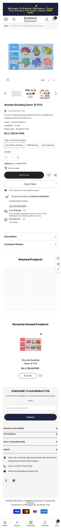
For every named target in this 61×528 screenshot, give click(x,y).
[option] (30, 57)
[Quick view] (41, 334)
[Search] (14, 19)
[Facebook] (6, 480)
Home (6, 26)
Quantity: (7, 152)
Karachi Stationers (19, 122)
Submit (30, 417)
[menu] (6, 19)
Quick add (27, 376)
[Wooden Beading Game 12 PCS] (30, 344)
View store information (17, 206)
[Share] (54, 175)
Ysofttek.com (43, 504)
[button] (48, 80)
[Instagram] (13, 480)
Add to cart (24, 175)
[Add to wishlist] (40, 376)
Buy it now (30, 184)
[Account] (47, 19)
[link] (48, 175)
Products (14, 26)
